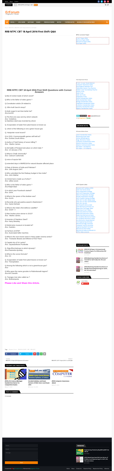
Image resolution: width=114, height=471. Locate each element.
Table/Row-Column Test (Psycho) (86, 88)
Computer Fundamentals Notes (85, 141)
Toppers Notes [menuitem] (69, 22)
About (11, 1)
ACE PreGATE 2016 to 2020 (84, 205)
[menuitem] (7, 22)
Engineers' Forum (35, 468)
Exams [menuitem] (38, 22)
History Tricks (80, 91)
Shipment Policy (87, 468)
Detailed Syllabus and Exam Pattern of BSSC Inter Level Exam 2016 (39, 383)
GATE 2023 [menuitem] (31, 22)
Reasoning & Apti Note (83, 136)
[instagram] (105, 1)
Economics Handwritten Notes (85, 105)
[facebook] (99, 1)
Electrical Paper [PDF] (82, 40)
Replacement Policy (98, 468)
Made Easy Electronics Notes (84, 213)
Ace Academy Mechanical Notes (85, 217)
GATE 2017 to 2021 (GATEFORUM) (86, 201)
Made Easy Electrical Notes (84, 212)
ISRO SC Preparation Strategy (85, 195)
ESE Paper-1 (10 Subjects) (83, 148)
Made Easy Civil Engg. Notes (84, 208)
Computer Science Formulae (84, 225)
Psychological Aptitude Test (84, 86)
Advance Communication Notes (85, 145)
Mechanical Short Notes (83, 228)
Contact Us (79, 468)
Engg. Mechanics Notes (83, 140)
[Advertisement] (39, 50)
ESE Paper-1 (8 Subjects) (83, 146)
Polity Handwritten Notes (83, 100)
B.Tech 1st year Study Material (85, 83)
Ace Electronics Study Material (85, 220)
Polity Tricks (79, 93)
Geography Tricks (81, 96)
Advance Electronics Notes (84, 143)
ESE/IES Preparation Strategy (84, 196)
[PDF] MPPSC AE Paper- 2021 (25, 5)
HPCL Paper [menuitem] (21, 22)
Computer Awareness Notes (84, 85)
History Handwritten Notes (84, 98)
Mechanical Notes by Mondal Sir (86, 230)
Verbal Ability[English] (82, 138)
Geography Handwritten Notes (85, 103)
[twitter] (102, 1)
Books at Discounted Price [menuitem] (85, 22)
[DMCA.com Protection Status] (81, 116)
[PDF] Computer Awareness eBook (60, 382)
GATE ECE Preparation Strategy (85, 193)
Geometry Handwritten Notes (85, 107)
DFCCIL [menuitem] (12, 22)
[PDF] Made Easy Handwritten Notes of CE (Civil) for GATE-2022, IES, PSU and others (96, 259)
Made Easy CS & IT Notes (83, 210)
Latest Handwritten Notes (83, 135)
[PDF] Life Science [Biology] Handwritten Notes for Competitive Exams (13, 383)
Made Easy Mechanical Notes (85, 215)
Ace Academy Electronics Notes (85, 218)
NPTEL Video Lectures (82, 232)
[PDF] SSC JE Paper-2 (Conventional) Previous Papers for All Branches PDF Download (95, 251)
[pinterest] (108, 1)
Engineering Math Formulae (84, 227)
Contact (16, 1)
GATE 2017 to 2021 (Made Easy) (85, 200)
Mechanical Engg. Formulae (84, 223)
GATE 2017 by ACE (81, 203)
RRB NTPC (11, 27)
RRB (28, 349)
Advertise (106, 468)
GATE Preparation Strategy (84, 191)
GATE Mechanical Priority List (85, 207)
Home (6, 1)
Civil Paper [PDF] (81, 43)
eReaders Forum (13, 349)
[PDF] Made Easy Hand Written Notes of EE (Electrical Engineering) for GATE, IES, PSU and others (96, 459)
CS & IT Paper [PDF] (82, 38)
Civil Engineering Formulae (84, 222)
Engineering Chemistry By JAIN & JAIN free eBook (96, 450)
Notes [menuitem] (59, 22)
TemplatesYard (18, 468)
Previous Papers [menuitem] (49, 22)
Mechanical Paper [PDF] (83, 41)
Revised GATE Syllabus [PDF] (84, 188)
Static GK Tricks (81, 95)
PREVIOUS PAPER (22, 349)
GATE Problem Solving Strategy (85, 198)
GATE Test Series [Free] (83, 190)
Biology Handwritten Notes (84, 101)
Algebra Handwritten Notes (84, 108)
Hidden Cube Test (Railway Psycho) (86, 90)
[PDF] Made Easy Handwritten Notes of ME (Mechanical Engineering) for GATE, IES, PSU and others (96, 268)
